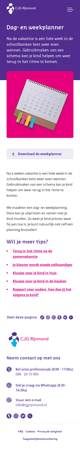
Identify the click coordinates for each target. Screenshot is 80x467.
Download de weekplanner (40, 154)
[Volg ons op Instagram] (16, 416)
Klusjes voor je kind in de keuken (39, 281)
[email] (48, 317)
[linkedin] (65, 317)
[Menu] (70, 9)
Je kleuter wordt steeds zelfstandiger (42, 264)
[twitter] (71, 317)
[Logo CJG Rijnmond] (30, 348)
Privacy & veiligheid (50, 431)
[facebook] (59, 317)
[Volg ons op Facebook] (9, 416)
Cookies (30, 431)
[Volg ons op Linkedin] (23, 416)
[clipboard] (42, 317)
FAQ (20, 431)
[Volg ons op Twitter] (29, 416)
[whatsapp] (54, 317)
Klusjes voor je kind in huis (35, 273)
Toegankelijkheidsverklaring (40, 439)
